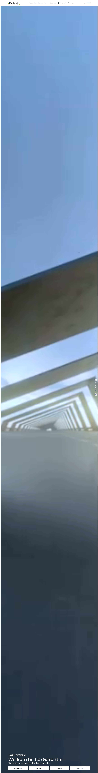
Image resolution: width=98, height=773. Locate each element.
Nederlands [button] (63, 3)
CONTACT (59, 768)
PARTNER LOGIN (18, 768)
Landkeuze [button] (53, 3)
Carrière (46, 3)
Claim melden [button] (33, 3)
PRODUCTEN (80, 768)
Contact (40, 3)
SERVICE (39, 768)
